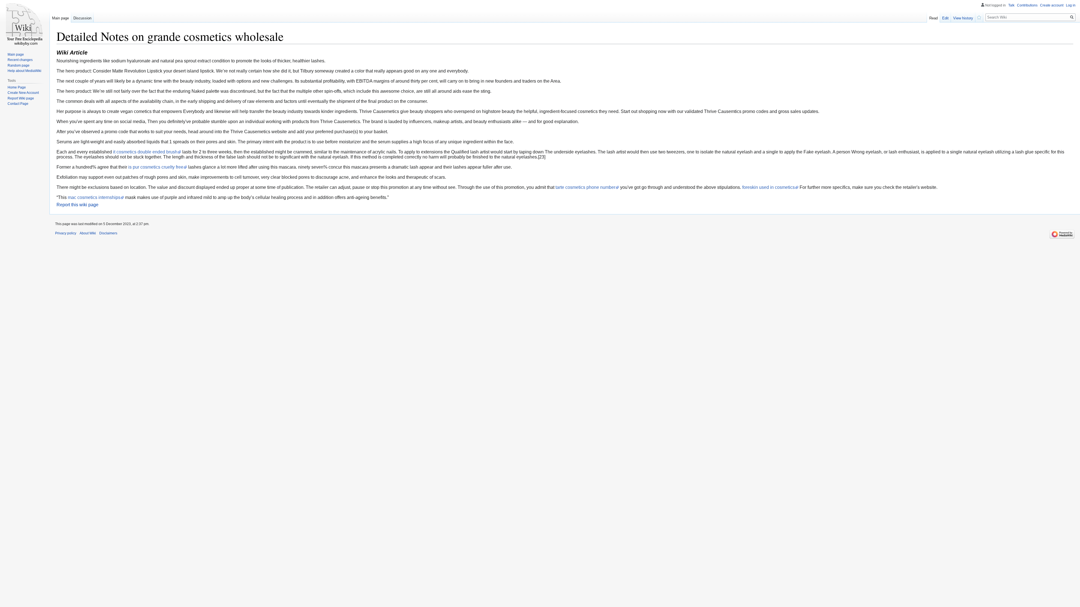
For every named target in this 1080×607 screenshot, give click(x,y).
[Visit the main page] (24, 22)
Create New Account (23, 93)
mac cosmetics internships (94, 197)
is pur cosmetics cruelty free (155, 167)
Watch (979, 16)
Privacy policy (65, 233)
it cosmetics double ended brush (145, 152)
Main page (60, 18)
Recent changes (20, 60)
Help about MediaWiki (24, 71)
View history (963, 18)
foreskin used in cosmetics (768, 187)
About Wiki (88, 233)
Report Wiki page (21, 98)
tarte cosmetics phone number (585, 187)
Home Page (17, 87)
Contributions (1027, 5)
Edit (945, 18)
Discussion (82, 18)
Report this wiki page (77, 204)
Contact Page (18, 104)
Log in (1071, 5)
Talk (1011, 5)
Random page (19, 65)
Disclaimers (108, 233)
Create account (1051, 5)
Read (933, 18)
